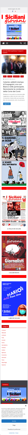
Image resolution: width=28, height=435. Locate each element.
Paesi (3, 364)
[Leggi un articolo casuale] (24, 47)
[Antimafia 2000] (3, 1)
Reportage (4, 366)
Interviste (4, 362)
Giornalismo (16, 80)
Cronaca (10, 80)
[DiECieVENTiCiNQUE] (5, 3)
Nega (14, 425)
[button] (26, 405)
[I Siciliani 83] (24, 7)
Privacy (16, 432)
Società (3, 344)
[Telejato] (6, 7)
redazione (13, 83)
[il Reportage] (19, 3)
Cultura (3, 354)
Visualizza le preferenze (14, 429)
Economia (4, 359)
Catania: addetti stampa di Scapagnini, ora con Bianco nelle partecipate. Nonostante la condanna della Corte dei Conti (13, 91)
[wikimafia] (13, 7)
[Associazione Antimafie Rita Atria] (17, 5)
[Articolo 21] (15, 1)
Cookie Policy (12, 432)
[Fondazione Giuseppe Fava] (15, 7)
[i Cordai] (13, 3)
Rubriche (4, 369)
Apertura (4, 357)
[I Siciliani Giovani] (3, 47)
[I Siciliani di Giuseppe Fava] (18, 7)
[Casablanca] (19, 1)
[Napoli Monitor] (9, 5)
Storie (3, 347)
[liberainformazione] (3, 5)
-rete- (5, 80)
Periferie (4, 352)
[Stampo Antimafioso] (2, 7)
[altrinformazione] (6, 10)
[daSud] (23, 1)
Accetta (14, 421)
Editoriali (4, 337)
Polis (22, 80)
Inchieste (4, 339)
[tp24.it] (10, 7)
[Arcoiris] (9, 1)
